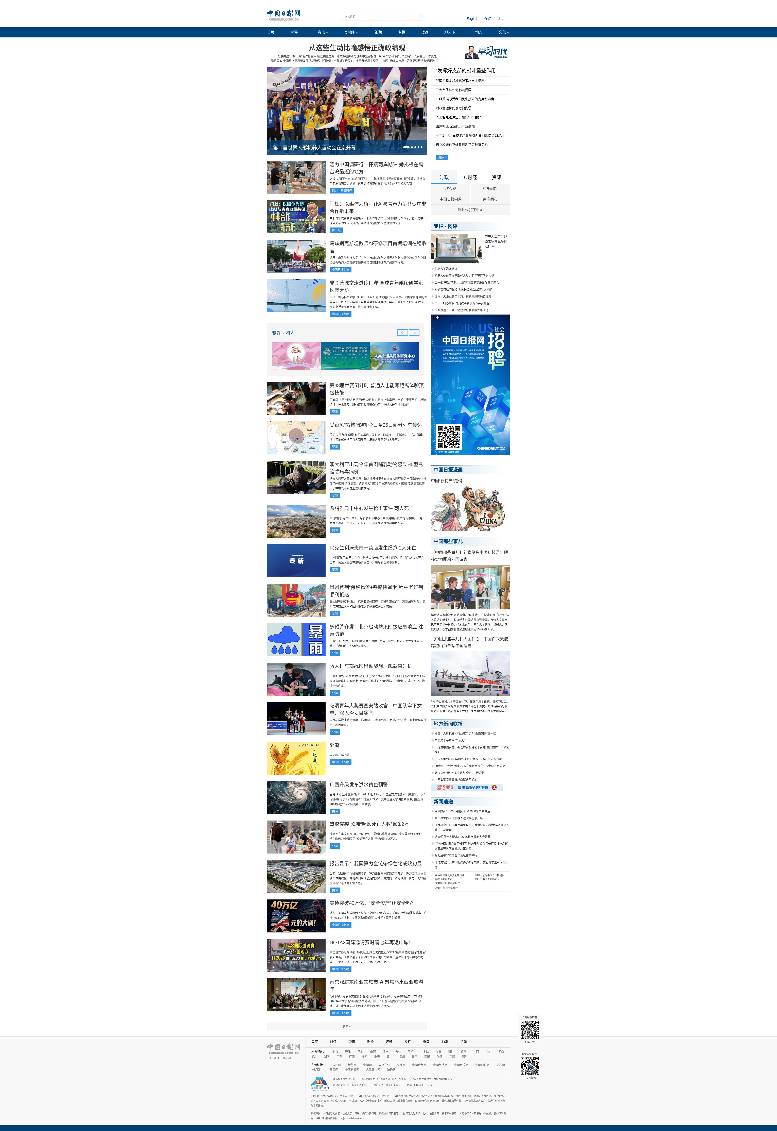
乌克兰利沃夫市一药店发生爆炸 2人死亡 (373, 548)
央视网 (401, 1064)
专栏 (401, 32)
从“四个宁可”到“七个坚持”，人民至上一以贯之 (408, 56)
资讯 (321, 32)
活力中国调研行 (342, 190)
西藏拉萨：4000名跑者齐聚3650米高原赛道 (462, 811)
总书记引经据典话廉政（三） (425, 60)
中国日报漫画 (448, 469)
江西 (476, 1051)
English (472, 19)
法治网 (391, 1069)
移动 (487, 19)
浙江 (451, 1051)
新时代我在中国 (470, 210)
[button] (406, 147)
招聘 (463, 1042)
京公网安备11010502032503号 (350, 1085)
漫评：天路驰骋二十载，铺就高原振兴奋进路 (463, 296)
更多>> (347, 1026)
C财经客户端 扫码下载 (530, 1030)
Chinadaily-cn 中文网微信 (529, 1066)
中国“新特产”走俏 (446, 481)
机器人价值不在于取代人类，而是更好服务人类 (464, 275)
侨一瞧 (336, 230)
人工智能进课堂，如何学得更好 (458, 117)
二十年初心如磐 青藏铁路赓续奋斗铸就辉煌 (462, 303)
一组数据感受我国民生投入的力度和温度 (465, 99)
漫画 (425, 32)
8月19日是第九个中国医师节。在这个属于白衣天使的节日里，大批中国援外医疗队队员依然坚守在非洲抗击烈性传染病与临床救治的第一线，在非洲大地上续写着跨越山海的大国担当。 (470, 706)
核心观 (450, 189)
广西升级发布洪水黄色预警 (359, 784)
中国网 (367, 1064)
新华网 (352, 1064)
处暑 (334, 745)
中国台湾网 (461, 1064)
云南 (414, 1056)
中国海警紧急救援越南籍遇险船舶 (456, 779)
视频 (378, 32)
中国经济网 (440, 1064)
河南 (501, 1051)
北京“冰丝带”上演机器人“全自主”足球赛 (459, 772)
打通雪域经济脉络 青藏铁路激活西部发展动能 (463, 289)
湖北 (314, 1056)
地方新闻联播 (448, 724)
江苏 (438, 1051)
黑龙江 (412, 1051)
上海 (426, 1051)
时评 (294, 32)
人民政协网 (373, 1069)
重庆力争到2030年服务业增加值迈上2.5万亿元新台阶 (468, 759)
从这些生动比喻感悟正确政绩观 (357, 48)
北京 (335, 1051)
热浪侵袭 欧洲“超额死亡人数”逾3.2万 (369, 824)
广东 (339, 1056)
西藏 (427, 1056)
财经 (370, 1042)
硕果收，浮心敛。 (341, 755)
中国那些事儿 (448, 541)
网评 (452, 226)
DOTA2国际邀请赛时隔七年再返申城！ (371, 942)
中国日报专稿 (340, 269)
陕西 (440, 1056)
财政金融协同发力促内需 (453, 108)
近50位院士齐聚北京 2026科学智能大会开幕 (462, 836)
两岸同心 (490, 199)
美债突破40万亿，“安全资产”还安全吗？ (373, 903)
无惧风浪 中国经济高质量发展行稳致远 (295, 60)
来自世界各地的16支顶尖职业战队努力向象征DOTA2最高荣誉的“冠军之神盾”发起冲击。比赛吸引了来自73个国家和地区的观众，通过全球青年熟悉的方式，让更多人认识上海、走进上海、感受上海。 (378, 957)
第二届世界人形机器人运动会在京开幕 (314, 147)
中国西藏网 (482, 1064)
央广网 (500, 1064)
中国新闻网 (352, 1069)
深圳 (465, 1056)
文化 (502, 32)
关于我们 (274, 1058)
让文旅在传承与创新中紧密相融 (356, 56)
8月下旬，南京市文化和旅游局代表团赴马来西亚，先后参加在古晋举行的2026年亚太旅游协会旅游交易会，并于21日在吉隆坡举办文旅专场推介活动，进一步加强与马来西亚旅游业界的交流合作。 (376, 1001)
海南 (364, 1056)
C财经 (350, 32)
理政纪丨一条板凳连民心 (337, 60)
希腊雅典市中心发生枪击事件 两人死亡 (372, 508)
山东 (488, 1051)
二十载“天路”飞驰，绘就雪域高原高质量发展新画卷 (467, 282)
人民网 (336, 1064)
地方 (479, 32)
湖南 (327, 1056)
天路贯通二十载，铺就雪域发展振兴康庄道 (461, 310)
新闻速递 (443, 801)
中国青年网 (419, 1064)
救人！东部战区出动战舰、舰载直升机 (371, 666)
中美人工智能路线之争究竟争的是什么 (496, 241)
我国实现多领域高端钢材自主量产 (460, 81)
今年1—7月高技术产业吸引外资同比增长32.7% (470, 135)
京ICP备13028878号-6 (419, 1085)
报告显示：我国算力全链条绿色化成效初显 (376, 863)
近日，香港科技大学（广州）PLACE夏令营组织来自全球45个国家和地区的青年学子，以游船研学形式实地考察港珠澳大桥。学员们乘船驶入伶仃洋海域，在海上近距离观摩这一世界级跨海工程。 (378, 302)
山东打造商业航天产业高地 (455, 126)
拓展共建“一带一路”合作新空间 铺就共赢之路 (306, 56)
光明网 (315, 1069)
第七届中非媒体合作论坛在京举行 (456, 855)
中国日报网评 (451, 199)
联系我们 (287, 1058)
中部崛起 (490, 189)
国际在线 (384, 1064)
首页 (270, 32)
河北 (360, 1051)
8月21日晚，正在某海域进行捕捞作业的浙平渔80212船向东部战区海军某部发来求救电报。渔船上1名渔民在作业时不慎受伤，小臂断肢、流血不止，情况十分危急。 (377, 680)
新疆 (452, 1056)
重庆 (377, 1056)
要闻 (335, 411)
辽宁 (385, 1051)
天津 (348, 1051)
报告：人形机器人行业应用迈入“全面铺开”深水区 (465, 733)
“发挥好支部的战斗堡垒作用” (466, 70)
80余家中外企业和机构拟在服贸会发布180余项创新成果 (470, 765)
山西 (373, 1051)
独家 (445, 1042)
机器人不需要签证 (446, 268)
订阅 (500, 19)
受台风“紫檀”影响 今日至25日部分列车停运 (376, 425)
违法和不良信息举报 (344, 1079)
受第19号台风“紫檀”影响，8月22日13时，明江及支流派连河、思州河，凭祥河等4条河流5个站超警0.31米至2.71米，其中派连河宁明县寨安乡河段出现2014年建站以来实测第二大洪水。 (377, 799)
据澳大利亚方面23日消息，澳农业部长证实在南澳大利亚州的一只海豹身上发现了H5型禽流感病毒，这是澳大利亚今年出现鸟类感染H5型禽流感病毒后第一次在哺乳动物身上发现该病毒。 (378, 483)
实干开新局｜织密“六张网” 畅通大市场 (380, 60)
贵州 (402, 1056)
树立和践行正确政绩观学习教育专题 (462, 144)
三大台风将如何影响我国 (453, 90)
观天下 (449, 32)
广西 (352, 1056)
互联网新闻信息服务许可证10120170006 (383, 1079)
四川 (389, 1056)
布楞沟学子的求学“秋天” (450, 740)
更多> (442, 157)
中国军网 (332, 1069)
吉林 (398, 1051)
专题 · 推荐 (284, 333)
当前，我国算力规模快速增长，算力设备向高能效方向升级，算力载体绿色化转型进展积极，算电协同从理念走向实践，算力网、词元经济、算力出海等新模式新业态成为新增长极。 (378, 878)
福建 (463, 1051)
